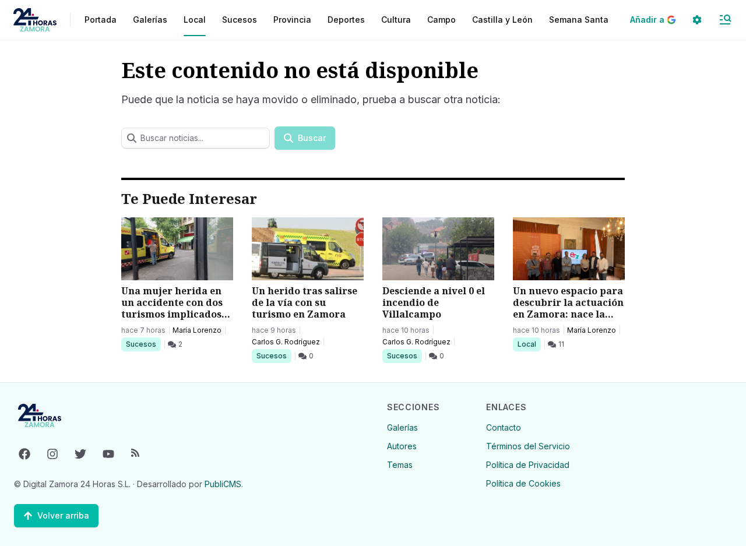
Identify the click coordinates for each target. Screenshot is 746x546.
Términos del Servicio (528, 446)
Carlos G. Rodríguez (286, 341)
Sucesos (143, 343)
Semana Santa (578, 19)
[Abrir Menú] (725, 19)
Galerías (150, 19)
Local (529, 343)
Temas (400, 465)
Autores (402, 446)
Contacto (503, 427)
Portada (101, 19)
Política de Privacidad (527, 465)
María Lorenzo (197, 330)
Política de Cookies (523, 483)
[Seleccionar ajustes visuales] (697, 19)
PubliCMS (223, 484)
